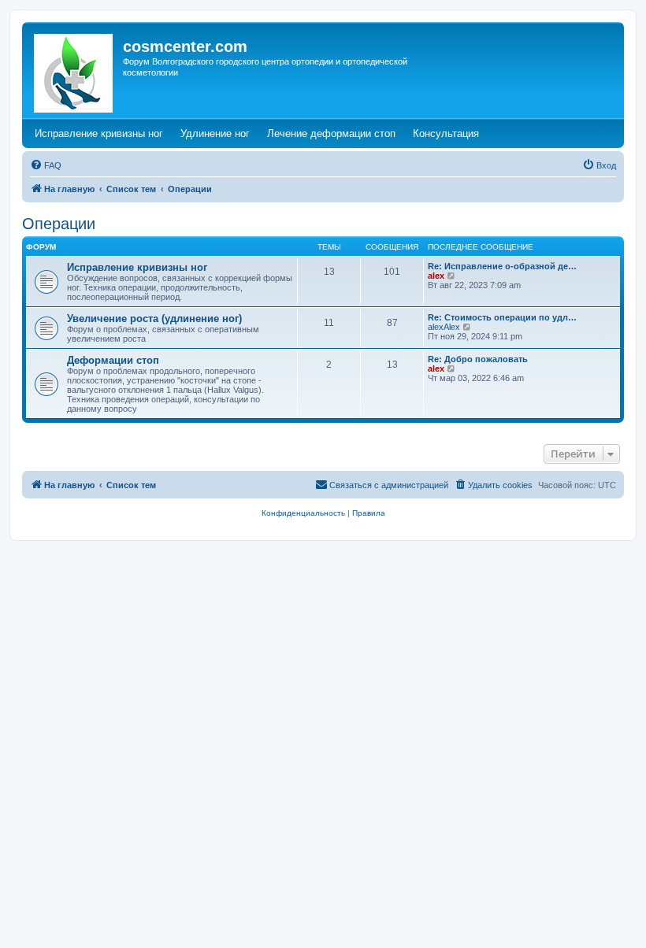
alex (436, 275)
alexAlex (444, 326)
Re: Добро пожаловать (478, 359)
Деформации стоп (113, 360)
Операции (58, 223)
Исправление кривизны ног (137, 267)
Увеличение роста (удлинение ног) (154, 318)
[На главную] (74, 70)
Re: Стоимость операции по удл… (502, 317)
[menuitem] (45, 165)
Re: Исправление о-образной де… (502, 266)
